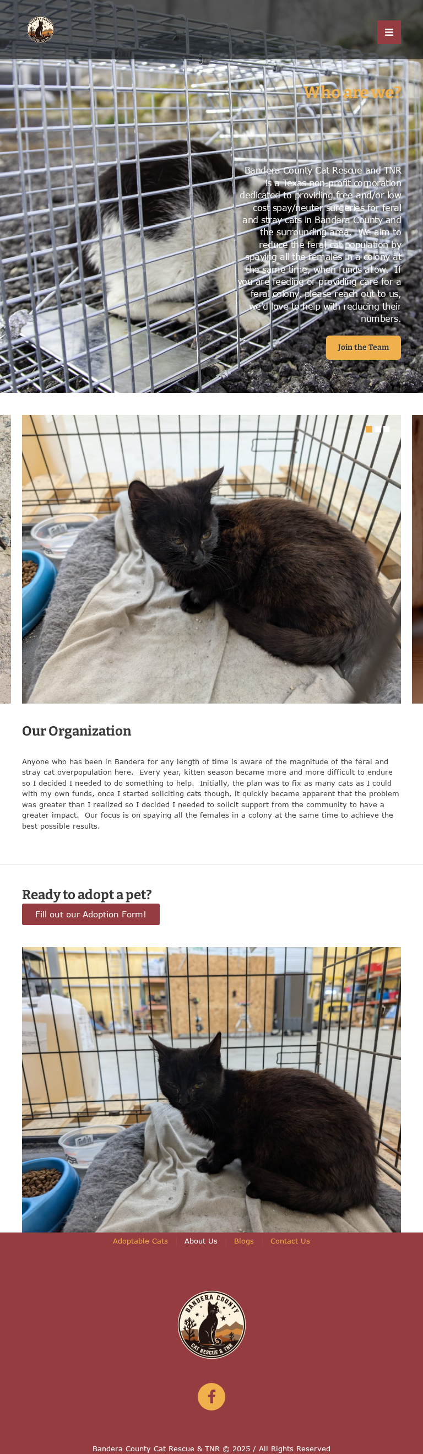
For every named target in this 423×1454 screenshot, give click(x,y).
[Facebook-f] (211, 1396)
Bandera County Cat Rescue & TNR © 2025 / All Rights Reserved (211, 1448)
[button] (363, 348)
